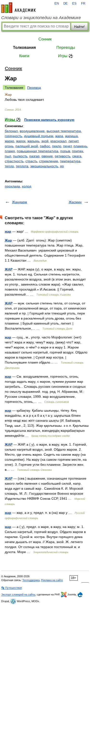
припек (77, 151)
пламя (10, 151)
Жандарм (19, 202)
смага (76, 156)
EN (56, 3)
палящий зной (26, 146)
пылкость (20, 156)
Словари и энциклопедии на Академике (41, 17)
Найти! (79, 26)
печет (67, 146)
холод (26, 186)
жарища (71, 136)
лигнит (73, 141)
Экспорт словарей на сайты (18, 594)
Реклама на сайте (52, 580)
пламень (80, 146)
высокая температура (64, 131)
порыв (65, 151)
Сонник (45, 39)
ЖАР (8, 269)
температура (70, 161)
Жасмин (75, 202)
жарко (9, 141)
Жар (8, 240)
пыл (8, 156)
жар (8, 231)
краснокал (58, 141)
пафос (45, 146)
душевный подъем (38, 136)
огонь (9, 146)
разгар (34, 156)
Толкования (24, 47)
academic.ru (18, 7)
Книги (24, 56)
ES (74, 3)
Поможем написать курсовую (49, 120)
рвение (47, 156)
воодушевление (32, 131)
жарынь (33, 141)
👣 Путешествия (11, 587)
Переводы (65, 47)
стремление (48, 161)
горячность (13, 136)
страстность (14, 161)
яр (62, 166)
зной (44, 141)
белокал (11, 131)
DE (65, 3)
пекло (56, 146)
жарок (20, 141)
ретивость (62, 156)
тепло (9, 166)
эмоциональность (44, 166)
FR (83, 3)
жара (59, 136)
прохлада (12, 186)
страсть (31, 161)
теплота (22, 166)
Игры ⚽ (65, 56)
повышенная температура (37, 151)
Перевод (34, 88)
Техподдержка (31, 580)
